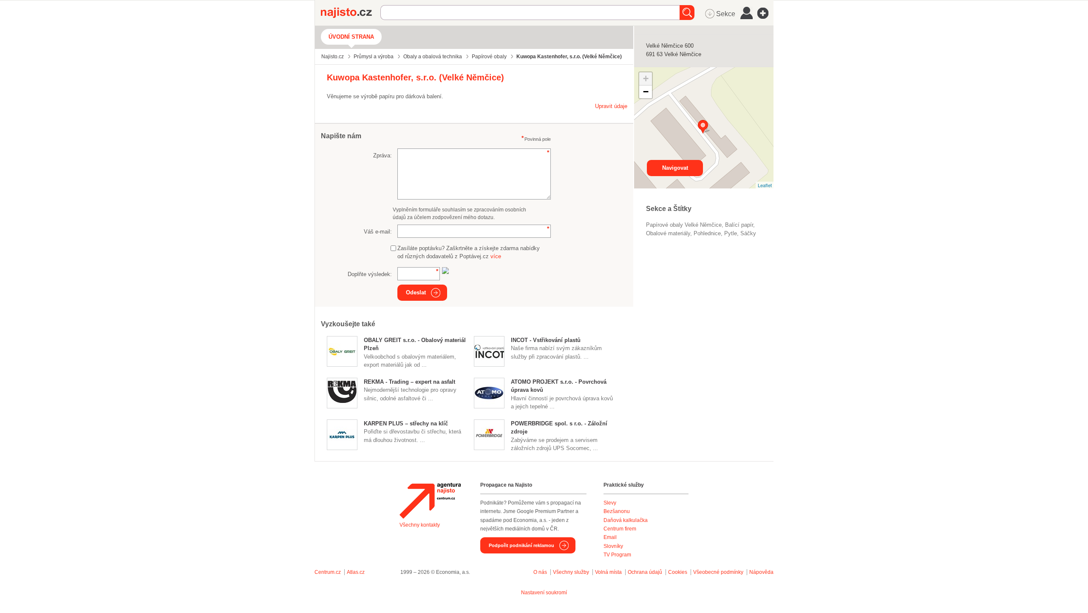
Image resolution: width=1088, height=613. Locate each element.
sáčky (748, 233)
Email (610, 537)
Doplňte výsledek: (370, 274)
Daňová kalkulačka (626, 520)
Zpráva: (382, 155)
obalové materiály (668, 233)
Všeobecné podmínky (718, 572)
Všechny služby (571, 572)
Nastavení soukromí (544, 593)
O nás (540, 572)
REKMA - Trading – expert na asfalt (409, 382)
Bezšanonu (617, 511)
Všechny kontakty (420, 525)
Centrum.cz (327, 572)
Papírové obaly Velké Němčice (684, 225)
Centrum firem (620, 529)
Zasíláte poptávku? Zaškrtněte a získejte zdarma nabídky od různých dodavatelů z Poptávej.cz (468, 252)
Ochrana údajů (645, 572)
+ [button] (646, 78)
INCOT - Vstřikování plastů (546, 340)
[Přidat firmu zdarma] (765, 13)
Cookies (677, 572)
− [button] (646, 91)
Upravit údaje (611, 106)
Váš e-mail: (378, 231)
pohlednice (707, 233)
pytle (730, 233)
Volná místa (608, 572)
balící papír (739, 225)
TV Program (617, 555)
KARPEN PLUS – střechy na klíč (406, 423)
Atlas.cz (356, 572)
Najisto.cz (350, 12)
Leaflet (765, 185)
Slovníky (613, 546)
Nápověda (761, 572)
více (495, 256)
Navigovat (675, 168)
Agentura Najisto (430, 501)
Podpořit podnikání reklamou (521, 545)
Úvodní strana (351, 37)
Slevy (610, 503)
